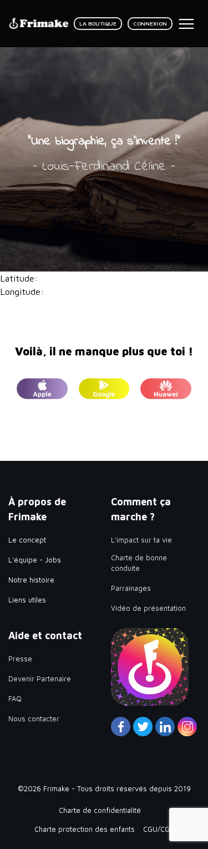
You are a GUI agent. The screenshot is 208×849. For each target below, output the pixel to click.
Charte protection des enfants (84, 829)
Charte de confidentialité (100, 810)
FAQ (15, 698)
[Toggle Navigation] (186, 24)
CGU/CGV (158, 829)
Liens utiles (27, 599)
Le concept (27, 539)
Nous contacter (33, 718)
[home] (38, 23)
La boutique (97, 23)
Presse (20, 658)
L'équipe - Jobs (34, 559)
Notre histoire (31, 579)
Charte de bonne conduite (139, 563)
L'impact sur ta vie (141, 539)
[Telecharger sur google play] (104, 390)
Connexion (150, 23)
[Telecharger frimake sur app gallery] (165, 390)
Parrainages (131, 588)
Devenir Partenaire (39, 678)
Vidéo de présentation (148, 608)
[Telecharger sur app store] (42, 390)
